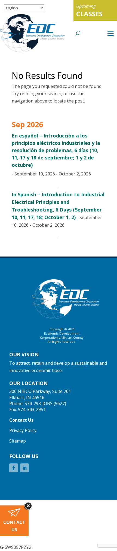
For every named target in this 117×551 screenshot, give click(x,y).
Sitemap (17, 441)
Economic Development (61, 333)
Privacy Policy (22, 430)
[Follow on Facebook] (13, 467)
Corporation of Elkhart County (62, 337)
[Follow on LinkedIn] (24, 467)
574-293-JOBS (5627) (45, 403)
